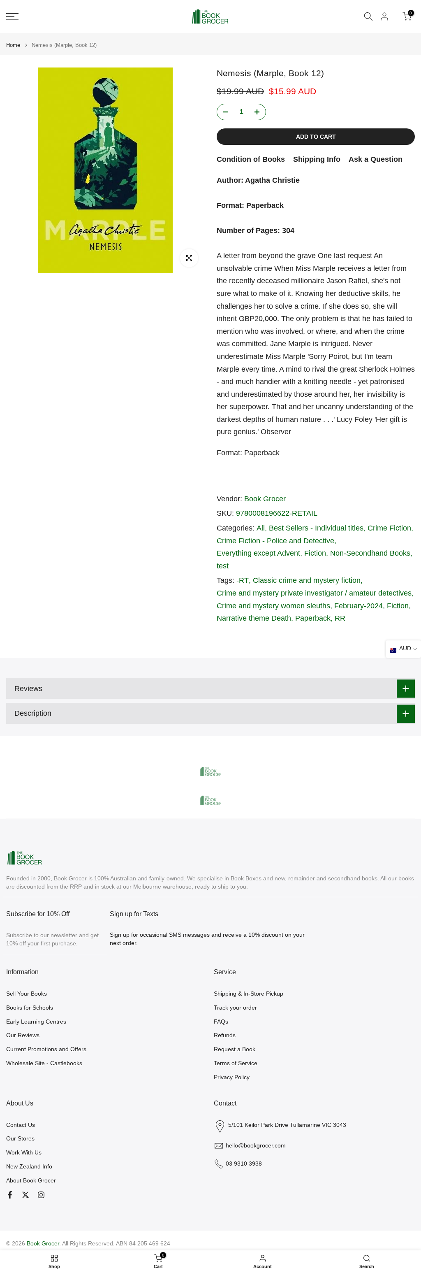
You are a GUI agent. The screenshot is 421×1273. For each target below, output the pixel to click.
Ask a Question (375, 159)
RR (340, 618)
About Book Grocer (31, 1180)
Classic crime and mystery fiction (307, 580)
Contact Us (20, 1125)
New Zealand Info (29, 1166)
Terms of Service (235, 1063)
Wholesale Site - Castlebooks (44, 1063)
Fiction (315, 553)
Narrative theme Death (254, 618)
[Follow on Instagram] (41, 1195)
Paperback (313, 618)
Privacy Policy (232, 1077)
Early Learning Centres (36, 1021)
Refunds (225, 1035)
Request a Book (234, 1049)
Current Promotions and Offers (46, 1049)
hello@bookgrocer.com (256, 1145)
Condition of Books (251, 159)
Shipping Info (316, 159)
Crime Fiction (389, 528)
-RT (242, 580)
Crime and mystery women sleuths (273, 606)
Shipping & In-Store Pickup (248, 993)
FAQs (221, 1021)
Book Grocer (265, 499)
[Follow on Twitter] (25, 1195)
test (223, 566)
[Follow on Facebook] (10, 1195)
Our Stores (20, 1138)
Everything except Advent (258, 553)
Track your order (235, 1007)
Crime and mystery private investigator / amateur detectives (314, 593)
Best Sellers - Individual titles (316, 528)
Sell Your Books (26, 993)
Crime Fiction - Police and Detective (275, 541)
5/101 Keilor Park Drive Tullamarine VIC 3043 (287, 1125)
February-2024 (358, 606)
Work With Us (24, 1152)
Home (13, 45)
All (261, 528)
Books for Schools (29, 1007)
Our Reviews (22, 1035)
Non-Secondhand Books (370, 553)
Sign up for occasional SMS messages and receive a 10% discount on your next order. (207, 938)
